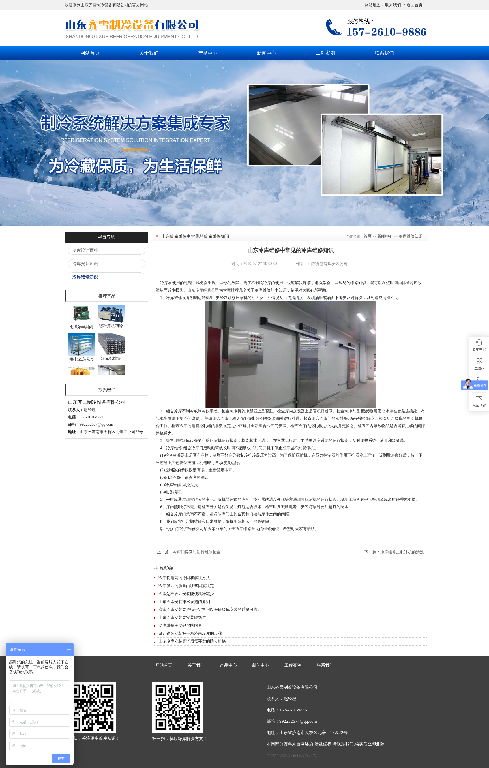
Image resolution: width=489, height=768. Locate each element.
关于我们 (148, 53)
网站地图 (373, 5)
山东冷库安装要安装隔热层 (182, 617)
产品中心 (207, 53)
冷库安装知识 (85, 263)
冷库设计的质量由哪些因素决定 (186, 586)
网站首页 (90, 53)
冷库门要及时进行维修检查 (196, 552)
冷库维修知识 (85, 277)
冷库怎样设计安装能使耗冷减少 (186, 594)
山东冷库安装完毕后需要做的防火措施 (192, 641)
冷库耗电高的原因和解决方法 (184, 578)
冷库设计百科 (85, 250)
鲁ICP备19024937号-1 (301, 755)
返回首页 (414, 5)
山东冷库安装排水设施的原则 (184, 602)
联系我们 (393, 5)
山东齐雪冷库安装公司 (328, 264)
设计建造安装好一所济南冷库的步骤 (190, 633)
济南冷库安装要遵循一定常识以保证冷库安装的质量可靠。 (209, 609)
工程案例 (325, 53)
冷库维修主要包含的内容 (180, 625)
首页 (368, 236)
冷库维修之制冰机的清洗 (402, 552)
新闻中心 (266, 53)
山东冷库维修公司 (203, 290)
